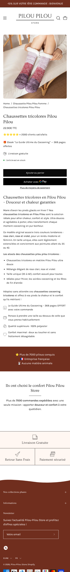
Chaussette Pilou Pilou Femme (30, 103)
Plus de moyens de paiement (35, 187)
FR (16, 558)
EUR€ (5, 558)
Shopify (31, 564)
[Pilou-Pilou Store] (35, 18)
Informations (9, 503)
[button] (58, 18)
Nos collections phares (14, 492)
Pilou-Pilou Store (19, 564)
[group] (35, 3)
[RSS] (5, 547)
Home (6, 103)
